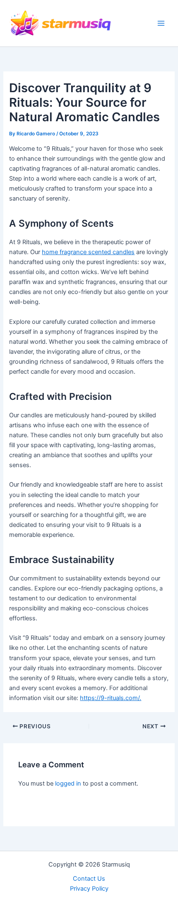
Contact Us (89, 878)
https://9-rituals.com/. (110, 698)
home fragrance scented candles (88, 252)
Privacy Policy (89, 888)
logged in (68, 783)
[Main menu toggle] (161, 23)
